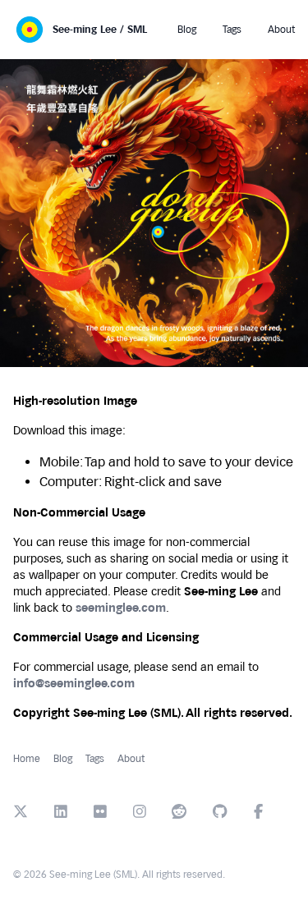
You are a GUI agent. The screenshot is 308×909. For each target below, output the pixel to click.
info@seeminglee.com (74, 684)
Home (26, 758)
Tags (94, 758)
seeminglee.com (121, 608)
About (131, 758)
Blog (62, 758)
